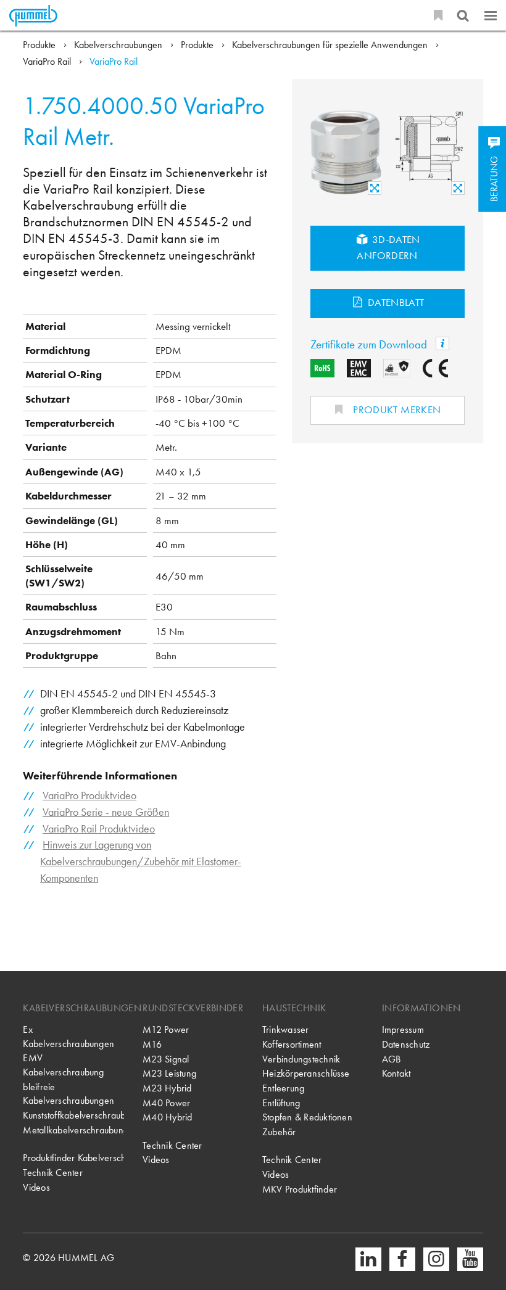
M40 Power (166, 1103)
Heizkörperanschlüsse (306, 1073)
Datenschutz (406, 1044)
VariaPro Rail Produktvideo (99, 828)
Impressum (403, 1030)
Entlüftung (281, 1103)
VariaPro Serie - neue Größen (106, 812)
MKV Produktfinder (299, 1189)
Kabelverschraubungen (119, 45)
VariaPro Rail (48, 61)
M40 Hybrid (167, 1117)
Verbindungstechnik (301, 1059)
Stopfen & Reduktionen (307, 1117)
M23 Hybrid (167, 1088)
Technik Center (52, 1173)
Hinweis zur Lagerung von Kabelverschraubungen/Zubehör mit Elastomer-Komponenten (140, 861)
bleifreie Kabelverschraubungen (68, 1094)
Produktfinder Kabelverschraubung (73, 1158)
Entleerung (283, 1088)
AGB (391, 1059)
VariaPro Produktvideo (89, 795)
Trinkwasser (285, 1030)
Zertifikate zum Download (369, 344)
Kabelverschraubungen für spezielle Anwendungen (331, 45)
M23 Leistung (169, 1073)
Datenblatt (395, 302)
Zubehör (279, 1132)
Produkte (40, 45)
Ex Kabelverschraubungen (68, 1037)
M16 (152, 1044)
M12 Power (166, 1030)
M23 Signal (166, 1059)
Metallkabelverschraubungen (73, 1130)
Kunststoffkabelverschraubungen (73, 1115)
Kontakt (396, 1073)
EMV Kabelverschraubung (63, 1065)
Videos (36, 1187)
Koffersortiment (291, 1044)
